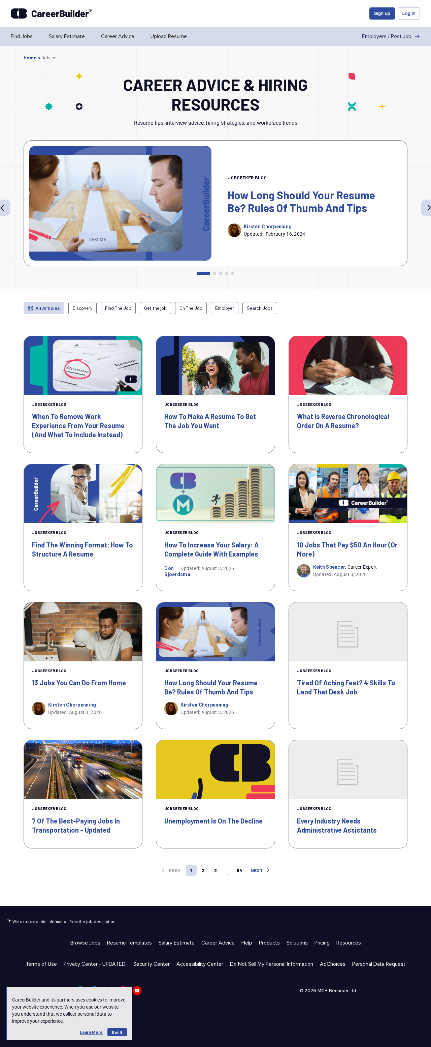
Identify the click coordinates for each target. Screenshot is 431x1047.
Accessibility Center (199, 964)
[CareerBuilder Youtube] (137, 990)
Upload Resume (169, 36)
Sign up (382, 13)
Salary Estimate (67, 36)
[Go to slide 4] (226, 273)
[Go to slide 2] (214, 273)
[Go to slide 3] (220, 273)
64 (239, 870)
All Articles (47, 308)
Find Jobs (22, 36)
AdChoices (332, 964)
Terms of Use (41, 964)
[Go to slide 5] (232, 273)
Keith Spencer (329, 567)
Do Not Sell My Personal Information (271, 964)
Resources (348, 942)
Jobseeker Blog (247, 177)
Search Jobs (260, 308)
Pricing (322, 942)
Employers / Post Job (386, 36)
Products (269, 942)
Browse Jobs (85, 942)
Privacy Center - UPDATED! (95, 964)
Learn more (91, 1032)
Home (30, 57)
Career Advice (117, 36)
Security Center (151, 964)
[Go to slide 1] (203, 273)
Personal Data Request (378, 964)
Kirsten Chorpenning (268, 226)
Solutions (297, 942)
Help (246, 942)
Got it (117, 1032)
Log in (409, 13)
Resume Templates (129, 942)
